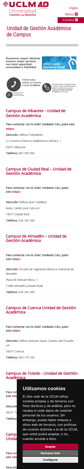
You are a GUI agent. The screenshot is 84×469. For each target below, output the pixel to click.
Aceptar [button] (50, 446)
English (73, 8)
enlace (10, 129)
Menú (70, 14)
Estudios (69, 20)
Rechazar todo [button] (50, 453)
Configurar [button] (50, 459)
